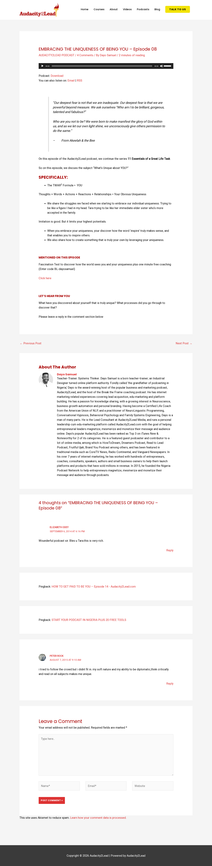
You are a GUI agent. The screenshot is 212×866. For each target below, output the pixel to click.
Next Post (184, 343)
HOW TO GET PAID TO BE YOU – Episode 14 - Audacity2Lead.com (94, 586)
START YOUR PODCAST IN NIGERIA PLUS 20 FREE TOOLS (89, 620)
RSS (79, 80)
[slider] (168, 65)
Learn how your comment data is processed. (98, 817)
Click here (45, 278)
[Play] (42, 66)
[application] (106, 66)
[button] (177, 9)
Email (71, 80)
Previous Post (30, 343)
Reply (169, 550)
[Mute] (161, 66)
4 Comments (85, 55)
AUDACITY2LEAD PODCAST (56, 55)
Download (57, 75)
